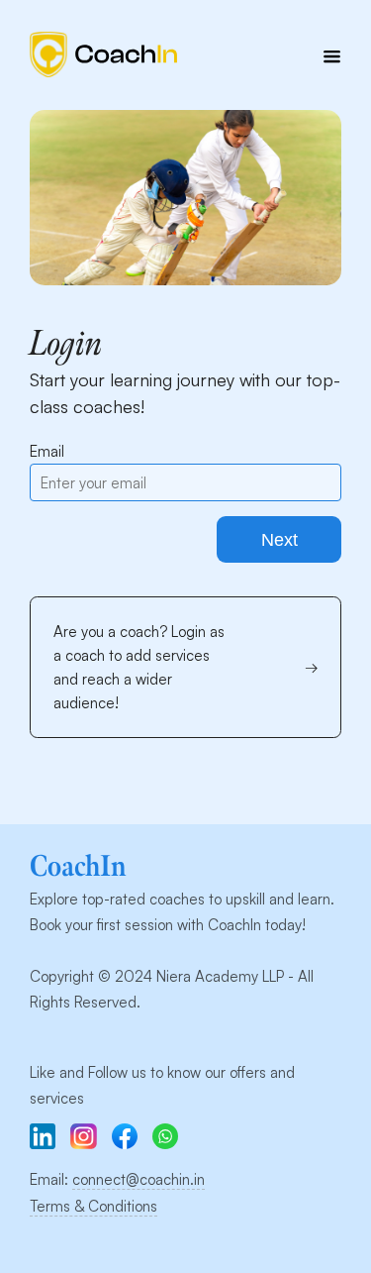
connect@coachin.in (138, 1179)
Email (47, 451)
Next (279, 540)
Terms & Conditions (93, 1206)
